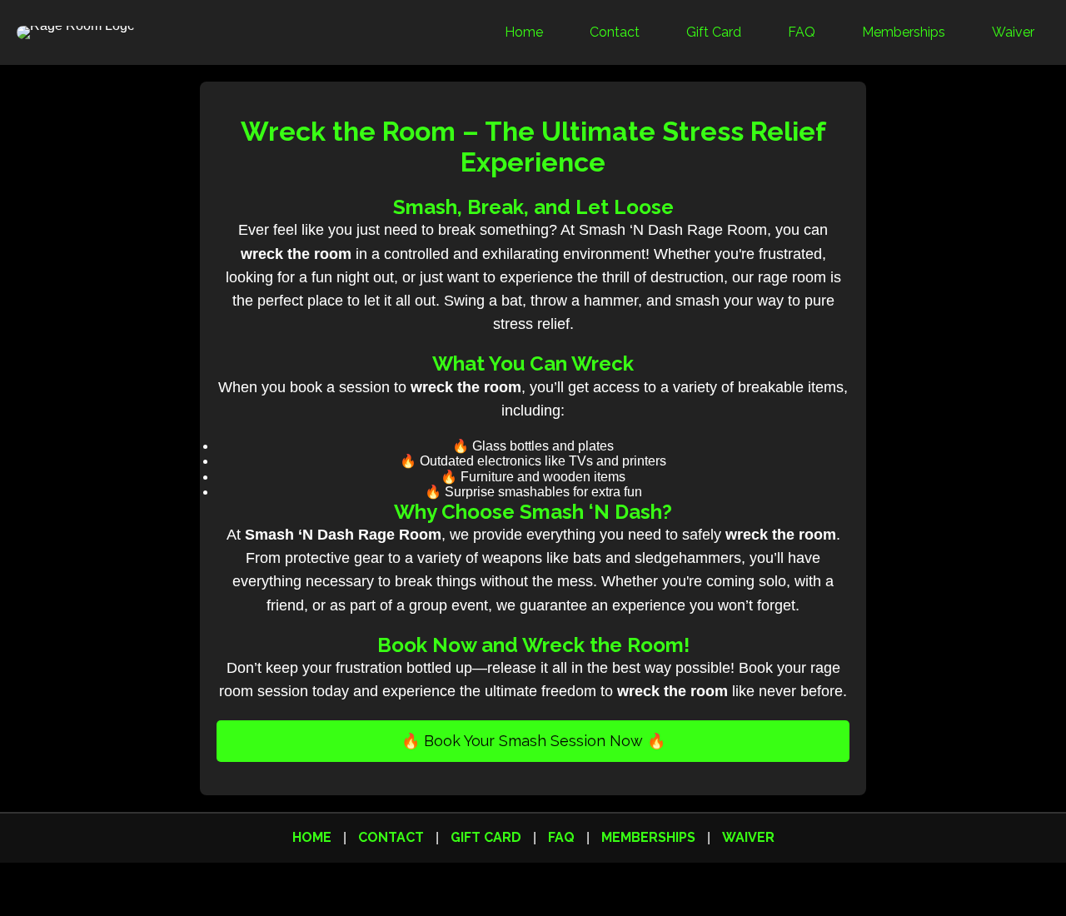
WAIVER (748, 837)
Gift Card (713, 32)
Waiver (1013, 32)
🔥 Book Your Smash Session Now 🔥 (533, 740)
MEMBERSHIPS (648, 837)
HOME (311, 837)
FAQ (801, 32)
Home (524, 32)
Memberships (903, 32)
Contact (615, 32)
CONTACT (391, 837)
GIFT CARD (486, 837)
